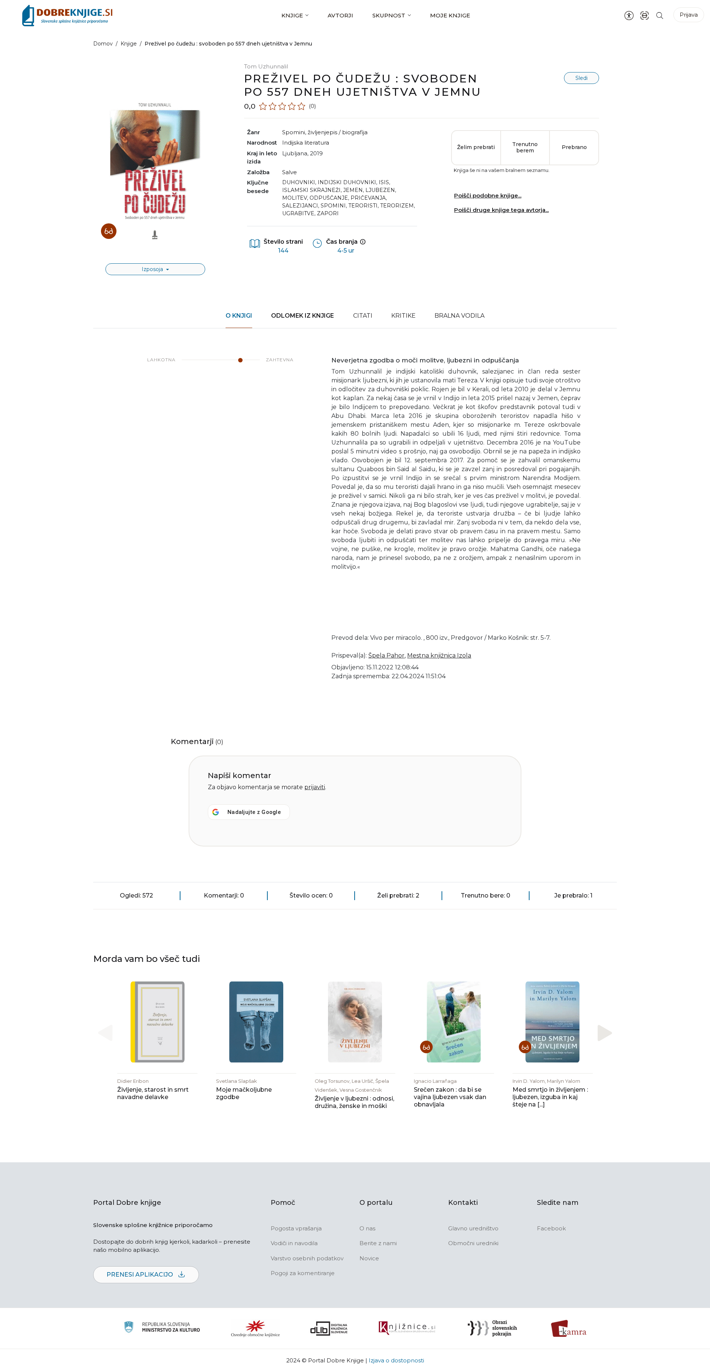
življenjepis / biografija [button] (338, 132)
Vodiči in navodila (294, 1243)
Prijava (689, 14)
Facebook (551, 1228)
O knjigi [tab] (239, 315)
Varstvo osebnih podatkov (307, 1258)
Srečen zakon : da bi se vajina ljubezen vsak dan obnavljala (450, 1097)
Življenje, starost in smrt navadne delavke (153, 1093)
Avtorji (340, 15)
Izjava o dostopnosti (396, 1360)
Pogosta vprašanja (296, 1228)
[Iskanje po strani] (659, 15)
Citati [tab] (362, 315)
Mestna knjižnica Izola (439, 655)
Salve (289, 172)
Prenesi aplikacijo (140, 1274)
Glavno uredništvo (473, 1228)
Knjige (292, 15)
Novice (369, 1258)
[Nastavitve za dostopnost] (629, 15)
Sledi (581, 78)
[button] (604, 1032)
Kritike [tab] (403, 315)
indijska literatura (305, 142)
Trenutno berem (525, 147)
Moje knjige (450, 15)
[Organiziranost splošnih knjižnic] (255, 1328)
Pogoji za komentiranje (303, 1273)
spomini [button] (293, 132)
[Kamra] (569, 1328)
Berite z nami (378, 1243)
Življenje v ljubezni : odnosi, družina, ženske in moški (354, 1102)
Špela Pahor (386, 655)
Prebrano (574, 147)
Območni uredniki (473, 1243)
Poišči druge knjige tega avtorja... (501, 209)
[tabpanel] (355, 523)
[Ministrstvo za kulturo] (162, 1328)
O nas (367, 1228)
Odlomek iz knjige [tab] (302, 315)
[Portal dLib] (329, 1328)
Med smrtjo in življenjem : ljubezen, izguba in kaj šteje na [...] (550, 1097)
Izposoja (153, 269)
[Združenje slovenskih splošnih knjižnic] (407, 1328)
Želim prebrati (476, 147)
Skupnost (388, 15)
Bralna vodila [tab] (459, 315)
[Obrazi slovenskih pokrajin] (492, 1328)
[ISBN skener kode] (644, 15)
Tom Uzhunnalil (266, 66)
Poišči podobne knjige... (487, 195)
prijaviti (314, 787)
